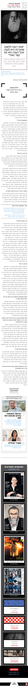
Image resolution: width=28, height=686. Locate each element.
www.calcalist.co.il (14, 672)
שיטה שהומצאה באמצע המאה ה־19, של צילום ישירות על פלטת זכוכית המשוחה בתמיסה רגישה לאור (13, 73)
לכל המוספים (14, 469)
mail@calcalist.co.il (14, 674)
